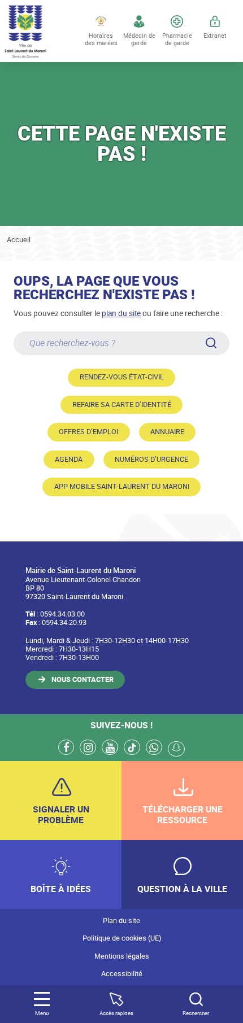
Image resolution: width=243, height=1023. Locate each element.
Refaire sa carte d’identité (121, 404)
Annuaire (167, 431)
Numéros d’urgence (151, 459)
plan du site (121, 313)
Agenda (69, 459)
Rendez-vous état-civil (122, 377)
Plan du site (121, 920)
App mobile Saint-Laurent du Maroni (121, 486)
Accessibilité (121, 973)
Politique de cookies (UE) (122, 938)
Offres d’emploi (88, 431)
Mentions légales (121, 956)
